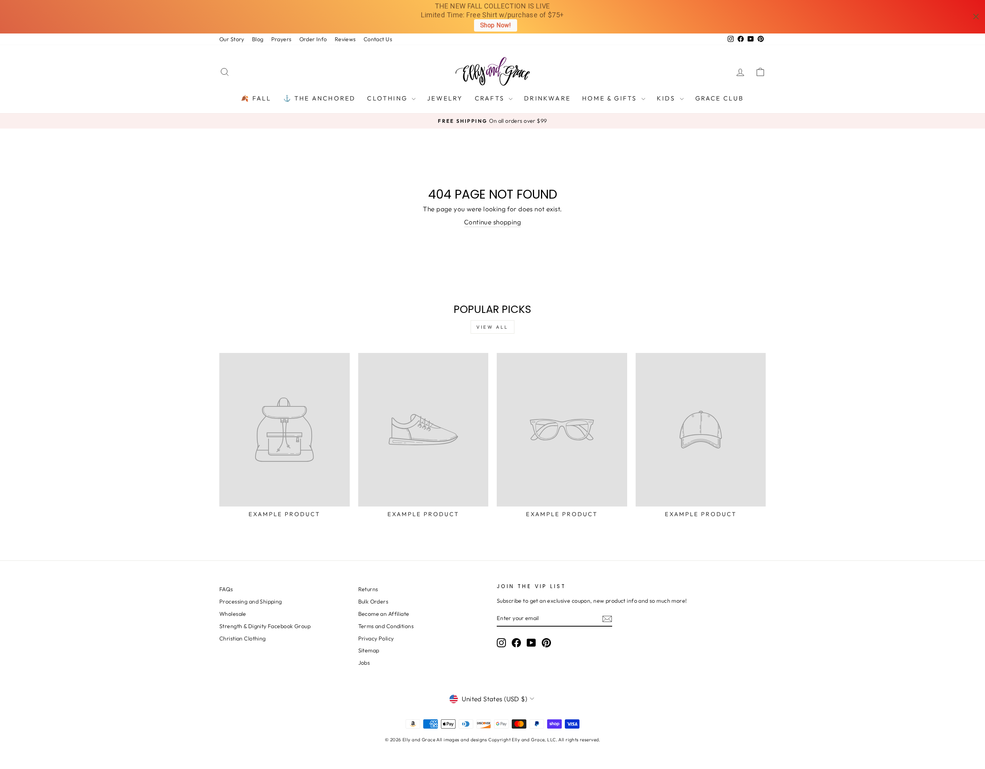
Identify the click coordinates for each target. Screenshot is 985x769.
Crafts (491, 98)
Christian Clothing (242, 638)
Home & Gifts (610, 98)
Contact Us (378, 39)
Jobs (364, 662)
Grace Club (719, 98)
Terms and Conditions (386, 626)
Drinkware (547, 98)
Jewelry (445, 98)
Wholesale (232, 613)
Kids (667, 98)
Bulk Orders (373, 601)
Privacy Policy (376, 638)
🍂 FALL (256, 98)
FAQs (226, 589)
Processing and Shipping (250, 601)
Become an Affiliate (383, 613)
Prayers (281, 39)
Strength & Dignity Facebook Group (265, 626)
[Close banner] (976, 17)
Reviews (345, 39)
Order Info (313, 39)
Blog (258, 39)
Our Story (231, 39)
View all (492, 327)
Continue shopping (492, 222)
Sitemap (368, 650)
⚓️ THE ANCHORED (319, 98)
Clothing (388, 98)
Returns (368, 589)
